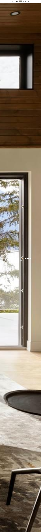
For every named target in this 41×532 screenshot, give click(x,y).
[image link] (20, 1)
